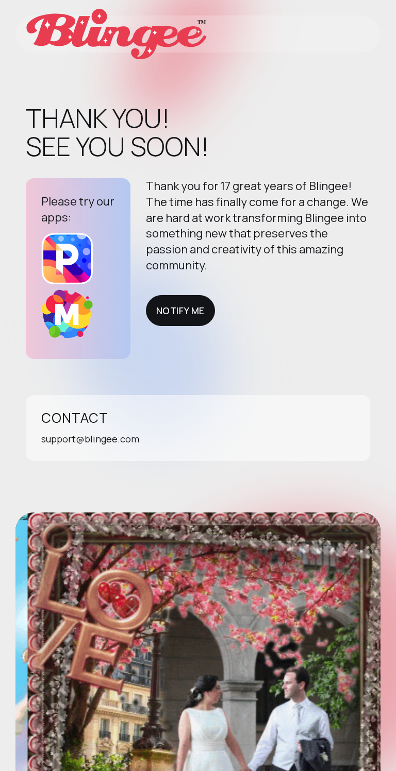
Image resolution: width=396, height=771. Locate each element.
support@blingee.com (90, 439)
